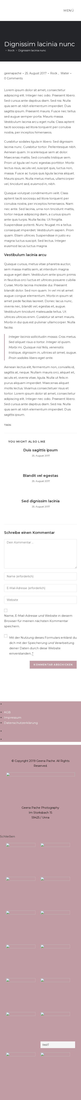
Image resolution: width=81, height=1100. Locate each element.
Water (65, 73)
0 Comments (13, 78)
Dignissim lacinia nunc (32, 50)
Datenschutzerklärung (21, 723)
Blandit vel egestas (40, 475)
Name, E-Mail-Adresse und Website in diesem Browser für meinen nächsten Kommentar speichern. (38, 621)
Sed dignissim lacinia (40, 501)
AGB (7, 712)
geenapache (12, 73)
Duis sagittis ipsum (40, 450)
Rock (53, 73)
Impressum (12, 717)
